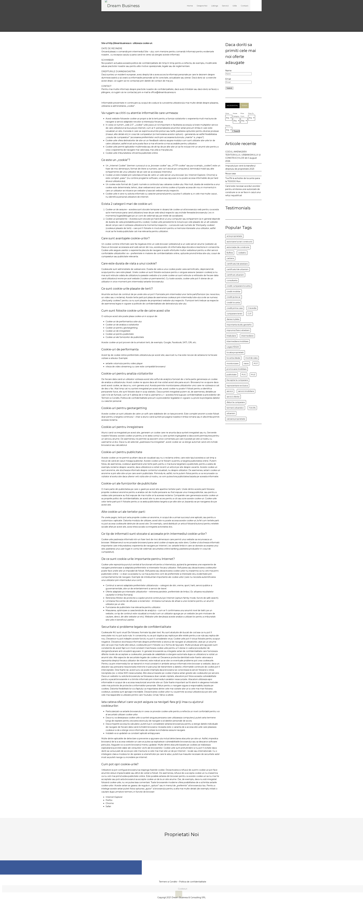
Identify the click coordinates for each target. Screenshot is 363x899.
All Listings (181, 847)
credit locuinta (233, 302)
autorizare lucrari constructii (239, 241)
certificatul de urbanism (237, 269)
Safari (108, 806)
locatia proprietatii (235, 352)
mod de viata (251, 358)
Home (190, 6)
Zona (227, 113)
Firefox (109, 800)
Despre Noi (202, 6)
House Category (236, 114)
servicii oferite (233, 397)
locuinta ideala (233, 358)
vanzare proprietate (236, 419)
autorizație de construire (238, 247)
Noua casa (230, 173)
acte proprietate (234, 236)
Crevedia (252, 308)
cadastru (242, 253)
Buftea (230, 253)
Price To (251, 113)
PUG (244, 374)
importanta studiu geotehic (239, 325)
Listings (214, 6)
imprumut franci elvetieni (238, 330)
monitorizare (233, 363)
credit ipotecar (233, 297)
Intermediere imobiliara (237, 341)
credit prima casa (235, 308)
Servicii (225, 6)
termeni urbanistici (235, 408)
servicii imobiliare (246, 391)
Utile (235, 6)
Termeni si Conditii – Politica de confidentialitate (182, 881)
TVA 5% (252, 408)
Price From (242, 114)
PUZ (253, 374)
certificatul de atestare (237, 264)
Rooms (227, 125)
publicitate (232, 374)
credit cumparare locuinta (239, 286)
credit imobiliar (233, 291)
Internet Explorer (114, 797)
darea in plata (233, 319)
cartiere (230, 258)
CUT (249, 313)
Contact (244, 6)
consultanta (232, 280)
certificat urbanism (235, 275)
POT (256, 363)
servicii (230, 391)
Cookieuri (182, 888)
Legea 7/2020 (233, 347)
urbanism (231, 413)
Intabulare (231, 336)
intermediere (247, 336)
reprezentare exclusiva (237, 385)
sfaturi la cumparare (236, 402)
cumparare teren (234, 313)
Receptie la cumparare (237, 380)
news (246, 363)
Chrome (110, 803)
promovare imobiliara (236, 369)
